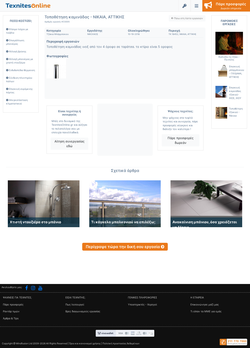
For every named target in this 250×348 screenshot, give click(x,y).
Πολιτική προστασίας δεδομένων (121, 343)
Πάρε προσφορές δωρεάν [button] (181, 140)
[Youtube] (40, 288)
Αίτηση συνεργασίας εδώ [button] (69, 143)
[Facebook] (26, 288)
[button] (28, 5)
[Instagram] (33, 288)
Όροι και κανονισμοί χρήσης (85, 343)
